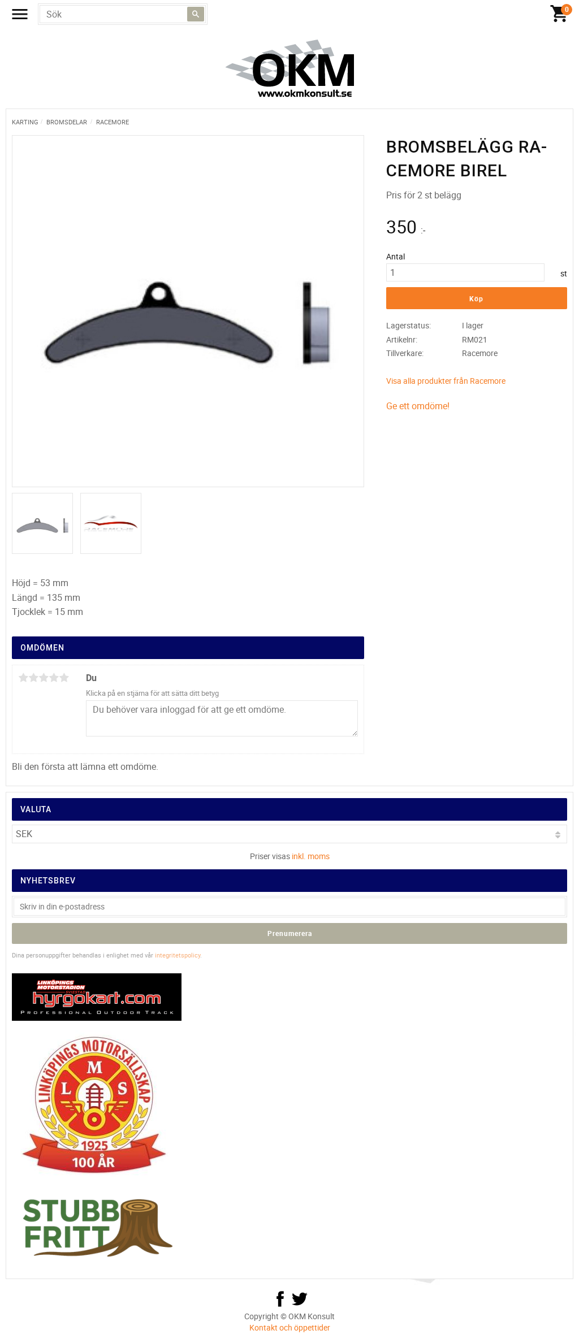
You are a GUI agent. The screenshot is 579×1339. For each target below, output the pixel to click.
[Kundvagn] (559, 14)
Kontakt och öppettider (289, 1327)
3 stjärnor (43, 678)
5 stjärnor (64, 678)
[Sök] (195, 14)
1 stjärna (23, 678)
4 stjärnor (54, 678)
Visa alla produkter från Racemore (445, 380)
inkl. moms (311, 856)
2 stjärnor (33, 678)
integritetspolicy (177, 955)
